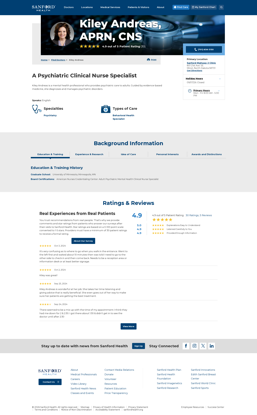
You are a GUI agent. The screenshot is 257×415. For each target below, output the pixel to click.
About (74, 369)
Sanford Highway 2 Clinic (201, 63)
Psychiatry (50, 115)
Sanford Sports (200, 388)
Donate (109, 374)
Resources (111, 383)
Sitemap (85, 407)
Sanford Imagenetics (169, 383)
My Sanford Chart (204, 7)
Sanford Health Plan (169, 369)
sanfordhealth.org (133, 409)
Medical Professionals (84, 374)
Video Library (78, 383)
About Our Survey (83, 241)
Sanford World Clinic (203, 383)
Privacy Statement (138, 407)
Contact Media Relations (119, 369)
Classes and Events (82, 393)
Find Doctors (58, 60)
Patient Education (115, 388)
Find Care (182, 7)
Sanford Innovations (203, 369)
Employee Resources (192, 407)
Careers (75, 379)
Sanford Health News (83, 388)
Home (44, 60)
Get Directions (194, 70)
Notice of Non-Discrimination (76, 409)
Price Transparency (116, 393)
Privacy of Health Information (109, 407)
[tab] (50, 155)
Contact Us (49, 382)
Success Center (216, 407)
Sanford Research (167, 388)
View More (128, 326)
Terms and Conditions (46, 409)
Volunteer (110, 379)
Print (153, 59)
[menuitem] (68, 7)
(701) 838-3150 (206, 49)
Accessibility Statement (107, 409)
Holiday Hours (194, 78)
